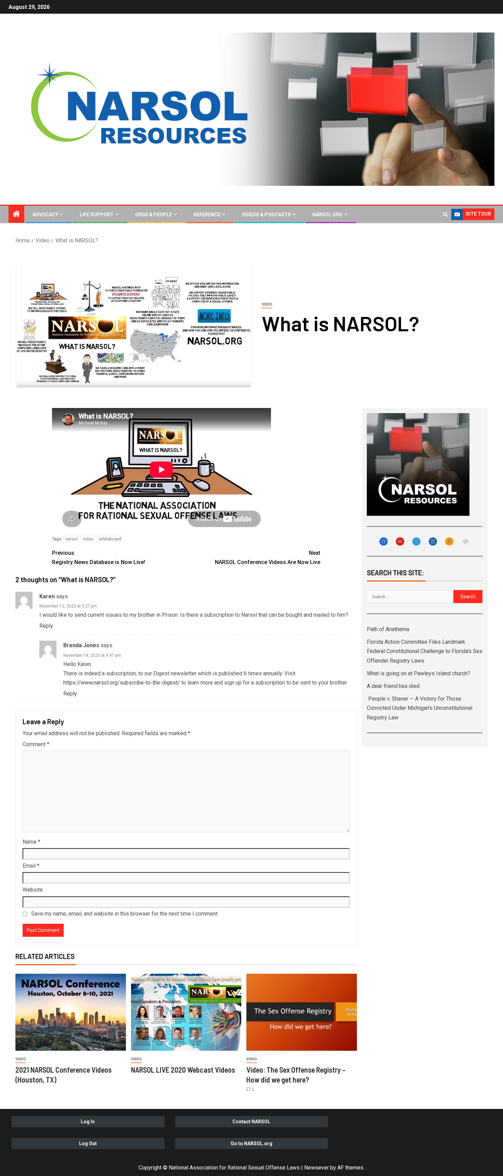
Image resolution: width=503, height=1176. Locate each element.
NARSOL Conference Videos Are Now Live (267, 557)
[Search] (445, 214)
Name (31, 842)
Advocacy (45, 214)
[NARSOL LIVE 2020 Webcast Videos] (186, 1012)
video (88, 538)
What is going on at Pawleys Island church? (418, 673)
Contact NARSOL (251, 1121)
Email (31, 865)
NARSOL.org (327, 214)
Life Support (97, 214)
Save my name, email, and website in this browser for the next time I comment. (125, 913)
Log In (88, 1121)
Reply (46, 626)
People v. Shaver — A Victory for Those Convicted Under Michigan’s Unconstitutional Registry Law (419, 707)
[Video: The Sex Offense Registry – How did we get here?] (301, 1012)
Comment (36, 744)
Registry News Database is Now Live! (98, 557)
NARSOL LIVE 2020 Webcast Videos (183, 1069)
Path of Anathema (388, 629)
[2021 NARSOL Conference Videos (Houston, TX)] (70, 1012)
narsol (71, 538)
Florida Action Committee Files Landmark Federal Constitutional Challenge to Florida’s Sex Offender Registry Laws (424, 651)
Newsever (316, 1167)
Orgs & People (153, 214)
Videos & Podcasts (266, 214)
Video (267, 304)
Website (33, 889)
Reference (207, 214)
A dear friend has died (393, 686)
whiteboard (110, 538)
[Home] (16, 214)
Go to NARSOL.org (251, 1143)
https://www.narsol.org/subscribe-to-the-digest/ (121, 682)
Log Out (88, 1143)
